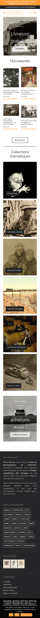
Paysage (22, 537)
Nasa (15, 537)
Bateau (27, 514)
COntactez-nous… (20, 435)
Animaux (7, 510)
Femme (6, 523)
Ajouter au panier (10, 99)
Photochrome (9, 541)
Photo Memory (9, 462)
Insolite (17, 528)
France (14, 523)
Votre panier (7, 584)
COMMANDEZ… (20, 49)
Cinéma (6, 519)
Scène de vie (8, 545)
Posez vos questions (10, 593)
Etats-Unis (25, 519)
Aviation (18, 514)
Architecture (18, 510)
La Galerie (6, 581)
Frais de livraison (9, 590)
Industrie (7, 528)
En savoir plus (26, 615)
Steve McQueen (28, 545)
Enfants (15, 519)
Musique (7, 537)
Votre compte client (10, 587)
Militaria (22, 532)
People (31, 537)
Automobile (8, 514)
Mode (30, 532)
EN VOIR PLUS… (20, 140)
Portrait (20, 541)
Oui (11, 615)
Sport (18, 545)
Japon (25, 528)
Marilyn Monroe (10, 532)
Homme (31, 523)
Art (27, 510)
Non (16, 615)
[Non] (37, 608)
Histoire (23, 523)
